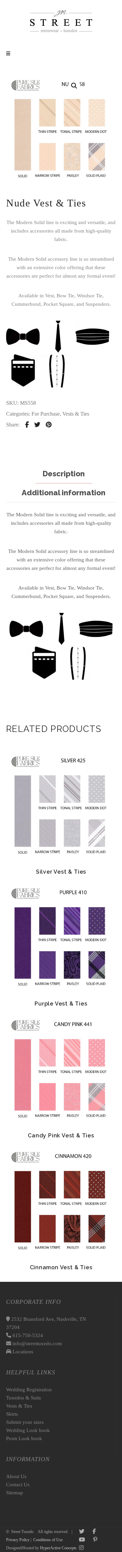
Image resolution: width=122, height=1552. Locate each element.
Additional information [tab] (63, 492)
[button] (74, 86)
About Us (16, 1476)
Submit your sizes (25, 1422)
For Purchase (46, 414)
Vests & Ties (75, 414)
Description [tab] (64, 473)
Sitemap (14, 1492)
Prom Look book (24, 1438)
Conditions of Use (48, 1539)
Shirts (12, 1414)
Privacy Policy (17, 1539)
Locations (22, 1351)
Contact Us (17, 1484)
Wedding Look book (28, 1430)
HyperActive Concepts (58, 1548)
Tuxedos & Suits (23, 1397)
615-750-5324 (27, 1335)
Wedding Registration (29, 1389)
